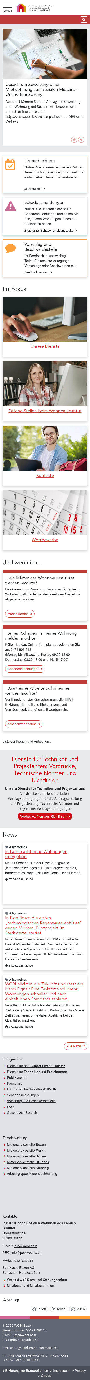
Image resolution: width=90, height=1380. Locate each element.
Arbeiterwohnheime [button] (22, 724)
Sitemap (13, 1299)
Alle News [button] (74, 1046)
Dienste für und (37, 1071)
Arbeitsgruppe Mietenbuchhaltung (32, 1173)
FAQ (10, 1106)
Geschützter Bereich (22, 1112)
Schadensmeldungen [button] (24, 668)
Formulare (14, 1083)
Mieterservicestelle (26, 1144)
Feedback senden (36, 272)
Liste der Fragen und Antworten (26, 741)
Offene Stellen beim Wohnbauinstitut (45, 411)
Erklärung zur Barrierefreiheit (26, 1370)
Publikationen (17, 1077)
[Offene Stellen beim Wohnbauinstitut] (45, 383)
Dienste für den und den (36, 1065)
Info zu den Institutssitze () (31, 1089)
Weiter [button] (11, 121)
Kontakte (45, 476)
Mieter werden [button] (19, 613)
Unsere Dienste (45, 347)
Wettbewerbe (45, 540)
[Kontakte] (45, 447)
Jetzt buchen (33, 188)
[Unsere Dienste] (45, 318)
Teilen (41, 1308)
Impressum (60, 1370)
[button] (74, 140)
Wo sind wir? (37, 1279)
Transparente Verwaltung (26, 1355)
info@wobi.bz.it (25, 1245)
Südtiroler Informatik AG (40, 1348)
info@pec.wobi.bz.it (25, 1252)
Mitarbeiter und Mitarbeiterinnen (30, 1285)
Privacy (80, 1370)
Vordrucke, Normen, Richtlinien (43, 816)
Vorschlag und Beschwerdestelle (31, 1100)
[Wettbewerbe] (45, 512)
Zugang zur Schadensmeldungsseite (49, 230)
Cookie (46, 1375)
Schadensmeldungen (23, 1095)
